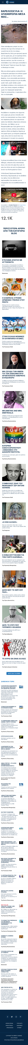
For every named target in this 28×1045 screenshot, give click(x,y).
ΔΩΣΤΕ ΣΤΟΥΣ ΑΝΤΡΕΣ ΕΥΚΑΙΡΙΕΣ (7, 891)
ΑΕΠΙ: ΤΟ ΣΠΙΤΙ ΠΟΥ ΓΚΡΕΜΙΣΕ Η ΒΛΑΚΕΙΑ (11, 626)
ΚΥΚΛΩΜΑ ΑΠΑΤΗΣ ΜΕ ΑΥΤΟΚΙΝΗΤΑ (12, 261)
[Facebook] (26, 21)
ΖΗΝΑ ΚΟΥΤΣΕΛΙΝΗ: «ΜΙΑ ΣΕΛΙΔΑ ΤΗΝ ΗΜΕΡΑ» (8, 906)
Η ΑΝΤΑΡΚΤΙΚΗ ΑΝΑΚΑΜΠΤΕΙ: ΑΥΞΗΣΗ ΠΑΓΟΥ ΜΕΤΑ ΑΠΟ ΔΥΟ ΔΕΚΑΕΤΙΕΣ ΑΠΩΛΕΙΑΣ (9, 687)
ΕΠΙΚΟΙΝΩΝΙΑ (10, 1027)
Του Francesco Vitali (7, 347)
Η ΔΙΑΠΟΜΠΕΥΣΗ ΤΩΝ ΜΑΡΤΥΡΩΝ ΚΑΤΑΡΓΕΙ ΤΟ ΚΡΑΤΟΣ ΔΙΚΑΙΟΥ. (8, 748)
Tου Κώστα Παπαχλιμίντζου (8, 931)
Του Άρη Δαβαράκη (7, 634)
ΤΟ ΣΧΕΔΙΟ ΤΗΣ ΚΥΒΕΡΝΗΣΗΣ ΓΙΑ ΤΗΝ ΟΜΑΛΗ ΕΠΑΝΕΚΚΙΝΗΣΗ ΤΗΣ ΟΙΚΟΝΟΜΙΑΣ (9, 922)
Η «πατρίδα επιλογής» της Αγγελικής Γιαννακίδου (8, 876)
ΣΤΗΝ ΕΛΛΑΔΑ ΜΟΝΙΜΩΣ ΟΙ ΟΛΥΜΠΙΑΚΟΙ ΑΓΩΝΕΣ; (13, 337)
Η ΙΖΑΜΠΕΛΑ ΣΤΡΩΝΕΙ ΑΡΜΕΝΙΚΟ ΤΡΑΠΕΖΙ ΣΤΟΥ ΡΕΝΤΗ (13, 300)
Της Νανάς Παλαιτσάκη (7, 731)
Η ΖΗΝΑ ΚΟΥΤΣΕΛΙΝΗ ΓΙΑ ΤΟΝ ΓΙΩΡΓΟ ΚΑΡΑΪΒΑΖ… (13, 556)
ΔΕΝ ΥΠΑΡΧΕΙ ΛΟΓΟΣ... (7, 987)
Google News (22, 205)
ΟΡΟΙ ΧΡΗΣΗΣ (14, 1037)
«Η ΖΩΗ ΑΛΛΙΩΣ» (9, 522)
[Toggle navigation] (3, 2)
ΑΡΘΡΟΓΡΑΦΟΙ (9, 1025)
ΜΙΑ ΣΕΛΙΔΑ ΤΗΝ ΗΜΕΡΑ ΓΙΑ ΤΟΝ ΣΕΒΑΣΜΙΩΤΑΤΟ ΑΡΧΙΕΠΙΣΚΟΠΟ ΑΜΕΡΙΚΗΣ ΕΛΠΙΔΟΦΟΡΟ (13, 374)
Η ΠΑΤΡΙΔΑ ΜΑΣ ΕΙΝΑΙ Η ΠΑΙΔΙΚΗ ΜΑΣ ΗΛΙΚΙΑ (7, 828)
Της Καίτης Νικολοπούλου (19, 21)
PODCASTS (19, 1023)
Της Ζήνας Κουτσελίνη (8, 600)
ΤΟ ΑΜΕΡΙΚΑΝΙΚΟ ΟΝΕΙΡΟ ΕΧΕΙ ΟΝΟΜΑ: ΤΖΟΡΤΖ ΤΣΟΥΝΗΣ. (9, 721)
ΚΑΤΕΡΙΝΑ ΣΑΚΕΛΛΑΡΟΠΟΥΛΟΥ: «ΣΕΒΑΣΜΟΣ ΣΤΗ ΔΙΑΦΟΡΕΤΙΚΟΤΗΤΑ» (11, 449)
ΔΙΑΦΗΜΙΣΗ (19, 1025)
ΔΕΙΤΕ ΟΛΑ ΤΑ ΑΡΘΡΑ (14, 673)
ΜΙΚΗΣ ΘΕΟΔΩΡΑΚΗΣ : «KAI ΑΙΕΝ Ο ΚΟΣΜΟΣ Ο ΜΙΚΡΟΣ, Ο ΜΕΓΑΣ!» (9, 843)
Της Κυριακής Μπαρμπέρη (9, 565)
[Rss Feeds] (20, 1017)
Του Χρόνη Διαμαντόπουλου (9, 667)
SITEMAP (19, 1027)
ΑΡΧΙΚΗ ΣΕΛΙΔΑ (9, 1023)
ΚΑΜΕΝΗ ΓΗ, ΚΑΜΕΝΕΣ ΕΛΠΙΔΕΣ (7, 936)
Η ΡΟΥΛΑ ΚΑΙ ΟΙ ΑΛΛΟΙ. (7, 736)
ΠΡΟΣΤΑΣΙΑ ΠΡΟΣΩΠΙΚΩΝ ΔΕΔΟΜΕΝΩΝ (14, 1040)
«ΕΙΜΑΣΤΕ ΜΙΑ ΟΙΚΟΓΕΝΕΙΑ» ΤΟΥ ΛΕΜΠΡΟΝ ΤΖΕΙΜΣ (8, 796)
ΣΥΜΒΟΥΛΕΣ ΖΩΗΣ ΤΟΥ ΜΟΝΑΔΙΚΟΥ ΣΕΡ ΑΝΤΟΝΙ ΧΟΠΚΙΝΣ (13, 485)
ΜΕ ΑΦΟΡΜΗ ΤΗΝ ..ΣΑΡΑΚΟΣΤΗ (6, 784)
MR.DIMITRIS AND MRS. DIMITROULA (12, 412)
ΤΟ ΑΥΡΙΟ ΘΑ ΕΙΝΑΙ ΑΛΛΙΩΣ (14, 659)
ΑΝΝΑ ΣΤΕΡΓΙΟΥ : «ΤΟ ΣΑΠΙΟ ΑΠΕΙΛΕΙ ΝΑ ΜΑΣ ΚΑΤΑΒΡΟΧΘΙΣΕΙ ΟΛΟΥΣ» (8, 764)
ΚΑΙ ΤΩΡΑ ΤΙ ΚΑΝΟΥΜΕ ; (7, 812)
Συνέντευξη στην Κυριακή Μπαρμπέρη (8, 778)
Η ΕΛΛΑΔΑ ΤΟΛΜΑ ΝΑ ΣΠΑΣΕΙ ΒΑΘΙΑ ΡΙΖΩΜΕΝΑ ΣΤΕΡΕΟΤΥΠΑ (9, 971)
